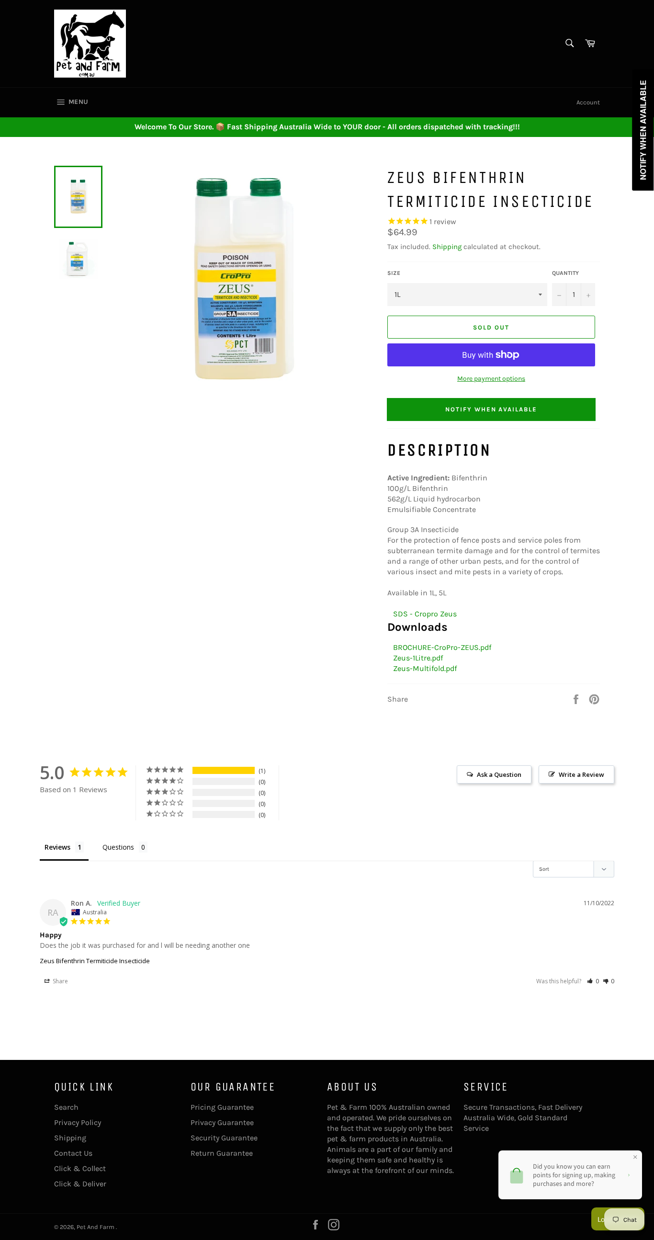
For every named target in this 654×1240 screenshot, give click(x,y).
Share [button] (59, 981)
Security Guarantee (224, 1137)
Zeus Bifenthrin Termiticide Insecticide (95, 960)
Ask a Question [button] (499, 774)
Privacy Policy (77, 1122)
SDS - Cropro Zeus (423, 613)
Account (588, 102)
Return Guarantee (222, 1153)
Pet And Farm (96, 1226)
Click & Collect (80, 1168)
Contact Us (73, 1153)
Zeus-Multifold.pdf (423, 668)
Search (66, 1107)
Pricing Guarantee (222, 1107)
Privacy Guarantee (222, 1122)
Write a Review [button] (581, 774)
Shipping (447, 246)
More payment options (491, 379)
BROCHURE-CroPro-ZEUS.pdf (440, 647)
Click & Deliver (80, 1183)
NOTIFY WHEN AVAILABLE (491, 409)
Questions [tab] (118, 847)
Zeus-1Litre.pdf (416, 657)
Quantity (565, 273)
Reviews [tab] (57, 847)
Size (393, 273)
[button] (592, 981)
